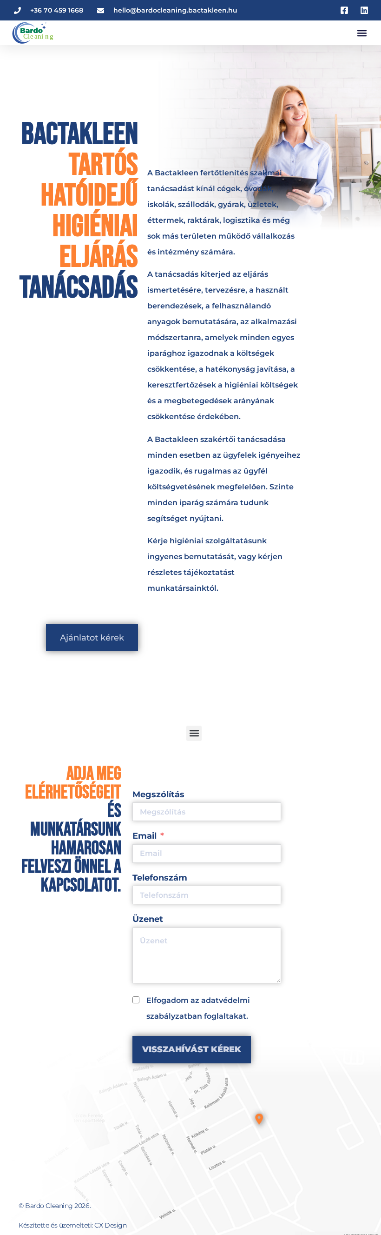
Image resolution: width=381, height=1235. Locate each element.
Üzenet (147, 919)
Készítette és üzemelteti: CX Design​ (72, 1225)
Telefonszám (159, 878)
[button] (361, 32)
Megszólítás (158, 794)
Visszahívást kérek (191, 1049)
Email (144, 836)
